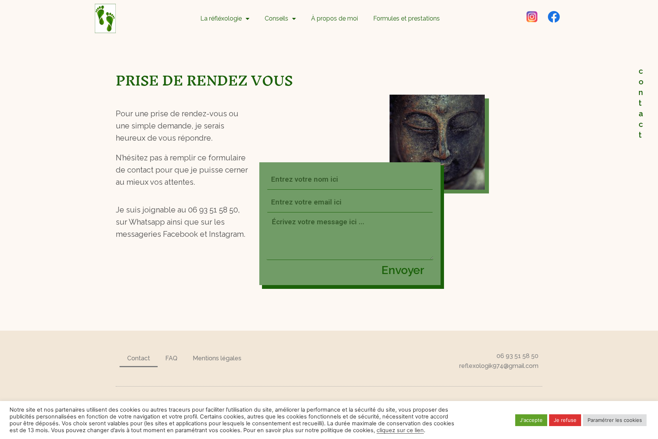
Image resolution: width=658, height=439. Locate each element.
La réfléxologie (221, 18)
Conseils (276, 18)
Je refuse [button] (565, 420)
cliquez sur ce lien (400, 430)
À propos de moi (334, 18)
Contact (138, 358)
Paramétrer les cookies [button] (615, 420)
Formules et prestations (406, 18)
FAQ (171, 358)
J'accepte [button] (531, 420)
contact (641, 103)
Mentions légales (217, 358)
